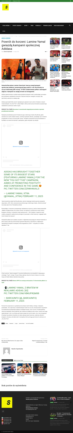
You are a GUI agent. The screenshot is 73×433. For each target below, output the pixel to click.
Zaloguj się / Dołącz (16, 0)
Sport (25, 25)
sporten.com (7, 423)
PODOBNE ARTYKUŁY (7, 360)
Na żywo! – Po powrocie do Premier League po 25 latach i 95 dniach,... (64, 415)
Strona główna (4, 36)
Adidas (6, 323)
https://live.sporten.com (9, 54)
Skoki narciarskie (59, 25)
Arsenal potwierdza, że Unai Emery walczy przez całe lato (55, 59)
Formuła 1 (38, 25)
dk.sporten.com (7, 419)
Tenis (32, 25)
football (51, 43)
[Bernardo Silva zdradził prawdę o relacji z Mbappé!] (24, 368)
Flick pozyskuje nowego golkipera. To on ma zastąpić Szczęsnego (8, 376)
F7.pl (4, 31)
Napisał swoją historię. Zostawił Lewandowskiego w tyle (39, 341)
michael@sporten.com (31, 409)
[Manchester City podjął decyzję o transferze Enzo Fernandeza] (40, 368)
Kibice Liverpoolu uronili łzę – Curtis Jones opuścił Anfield (66, 89)
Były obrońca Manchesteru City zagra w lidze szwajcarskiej (12, 341)
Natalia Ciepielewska (8, 51)
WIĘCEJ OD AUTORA (18, 360)
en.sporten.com (7, 422)
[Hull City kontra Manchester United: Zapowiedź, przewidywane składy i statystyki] (67, 67)
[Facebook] (70, 1)
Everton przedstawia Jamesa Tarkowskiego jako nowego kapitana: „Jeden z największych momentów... (55, 75)
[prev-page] (2, 380)
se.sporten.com (7, 417)
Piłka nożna (6, 25)
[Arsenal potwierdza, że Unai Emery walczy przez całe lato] (55, 53)
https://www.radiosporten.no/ (12, 54)
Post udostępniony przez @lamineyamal (21, 165)
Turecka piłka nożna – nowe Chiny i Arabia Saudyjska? (54, 47)
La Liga (15, 36)
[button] (69, 25)
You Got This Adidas (29, 323)
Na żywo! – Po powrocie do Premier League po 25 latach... (66, 47)
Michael (55, 402)
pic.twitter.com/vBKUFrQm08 (21, 293)
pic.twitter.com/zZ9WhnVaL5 (21, 188)
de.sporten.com (7, 420)
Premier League (47, 25)
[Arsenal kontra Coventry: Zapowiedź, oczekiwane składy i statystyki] (67, 53)
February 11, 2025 (33, 196)
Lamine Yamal (21, 323)
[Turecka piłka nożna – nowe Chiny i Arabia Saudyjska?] (55, 41)
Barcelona (11, 323)
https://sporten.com (6, 54)
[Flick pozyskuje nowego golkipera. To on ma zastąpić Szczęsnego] (9, 368)
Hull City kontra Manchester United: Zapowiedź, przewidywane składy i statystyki (66, 75)
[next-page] (5, 380)
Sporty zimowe (17, 25)
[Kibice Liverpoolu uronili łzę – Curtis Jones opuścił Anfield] (67, 83)
